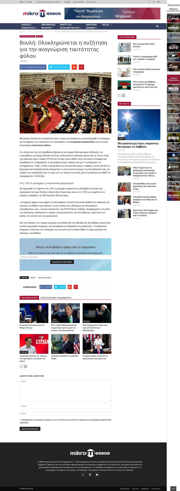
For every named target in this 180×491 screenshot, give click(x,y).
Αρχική (22, 31)
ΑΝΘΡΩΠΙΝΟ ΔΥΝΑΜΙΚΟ (91, 26)
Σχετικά (135, 489)
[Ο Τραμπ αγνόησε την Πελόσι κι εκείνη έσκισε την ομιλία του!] (97, 344)
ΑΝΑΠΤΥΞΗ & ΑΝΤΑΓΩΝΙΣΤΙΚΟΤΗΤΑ (69, 26)
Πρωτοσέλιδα (78, 2)
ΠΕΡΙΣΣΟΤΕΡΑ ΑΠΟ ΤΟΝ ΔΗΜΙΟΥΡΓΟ (56, 298)
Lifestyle (67, 2)
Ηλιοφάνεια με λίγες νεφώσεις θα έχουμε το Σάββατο (138, 145)
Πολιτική (39, 36)
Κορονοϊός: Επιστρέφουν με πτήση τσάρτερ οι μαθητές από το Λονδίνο (145, 213)
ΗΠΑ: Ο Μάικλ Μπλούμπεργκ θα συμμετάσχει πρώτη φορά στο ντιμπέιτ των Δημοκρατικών (63, 327)
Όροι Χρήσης (125, 489)
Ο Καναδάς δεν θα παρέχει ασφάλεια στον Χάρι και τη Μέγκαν (145, 199)
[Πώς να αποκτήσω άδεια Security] (124, 47)
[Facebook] (150, 2)
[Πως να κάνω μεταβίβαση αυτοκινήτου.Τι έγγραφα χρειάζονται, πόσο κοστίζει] (124, 85)
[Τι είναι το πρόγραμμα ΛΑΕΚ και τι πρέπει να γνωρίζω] (124, 59)
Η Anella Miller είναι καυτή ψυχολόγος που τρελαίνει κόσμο (144, 186)
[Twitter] (158, 2)
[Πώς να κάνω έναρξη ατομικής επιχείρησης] (124, 72)
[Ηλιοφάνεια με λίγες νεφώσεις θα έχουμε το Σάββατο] (139, 124)
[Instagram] (154, 2)
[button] (157, 26)
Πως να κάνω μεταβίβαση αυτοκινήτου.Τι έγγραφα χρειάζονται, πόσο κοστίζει (145, 84)
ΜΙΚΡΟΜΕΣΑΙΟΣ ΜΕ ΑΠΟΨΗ (48, 26)
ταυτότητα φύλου (44, 278)
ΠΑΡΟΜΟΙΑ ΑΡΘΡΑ (29, 298)
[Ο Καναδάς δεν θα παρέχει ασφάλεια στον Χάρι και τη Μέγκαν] (124, 200)
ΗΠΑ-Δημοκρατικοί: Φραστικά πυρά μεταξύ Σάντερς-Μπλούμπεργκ (95, 327)
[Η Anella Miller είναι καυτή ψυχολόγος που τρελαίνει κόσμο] (124, 187)
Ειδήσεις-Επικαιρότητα (27, 36)
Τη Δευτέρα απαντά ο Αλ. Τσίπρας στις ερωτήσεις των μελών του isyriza (33, 358)
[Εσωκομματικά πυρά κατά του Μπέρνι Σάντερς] (34, 313)
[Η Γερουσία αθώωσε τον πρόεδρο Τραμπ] (65, 344)
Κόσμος (23, 321)
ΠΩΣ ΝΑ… (106, 25)
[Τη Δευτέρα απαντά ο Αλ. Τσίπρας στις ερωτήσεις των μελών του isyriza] (34, 344)
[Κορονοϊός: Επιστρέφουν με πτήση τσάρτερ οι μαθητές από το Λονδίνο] (124, 213)
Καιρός (121, 138)
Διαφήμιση (145, 489)
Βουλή (33, 278)
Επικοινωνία (91, 2)
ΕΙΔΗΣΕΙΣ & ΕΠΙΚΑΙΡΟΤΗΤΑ (28, 26)
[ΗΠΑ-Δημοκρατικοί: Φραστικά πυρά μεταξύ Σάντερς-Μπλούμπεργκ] (97, 313)
